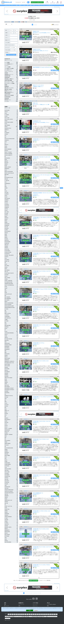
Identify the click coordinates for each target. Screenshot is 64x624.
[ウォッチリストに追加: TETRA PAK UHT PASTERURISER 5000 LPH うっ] (58, 376)
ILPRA (6, 292)
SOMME (6, 450)
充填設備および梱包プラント (10, 78)
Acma (6, 113)
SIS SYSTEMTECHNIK (9, 447)
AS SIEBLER (7, 132)
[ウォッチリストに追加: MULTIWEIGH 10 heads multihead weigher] (58, 65)
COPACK (6, 201)
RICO (6, 415)
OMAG (6, 380)
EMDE (6, 234)
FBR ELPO (6, 244)
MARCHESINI (7, 343)
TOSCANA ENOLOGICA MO (10, 492)
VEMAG (6, 521)
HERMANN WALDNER (9, 283)
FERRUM (6, 247)
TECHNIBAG (7, 474)
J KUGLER (6, 314)
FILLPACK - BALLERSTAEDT (10, 255)
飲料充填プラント (8, 99)
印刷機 (39, 616)
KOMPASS (6, 326)
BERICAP (6, 161)
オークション (35, 605)
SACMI (6, 421)
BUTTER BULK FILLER (9, 177)
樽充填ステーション (8, 90)
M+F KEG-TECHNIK (8, 338)
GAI (5, 262)
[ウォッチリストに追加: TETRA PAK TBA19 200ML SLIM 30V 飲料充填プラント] (58, 419)
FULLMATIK (7, 259)
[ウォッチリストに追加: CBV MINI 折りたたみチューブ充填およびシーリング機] (58, 101)
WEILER (6, 533)
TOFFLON (6, 488)
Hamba (6, 276)
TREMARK (6, 495)
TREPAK (6, 497)
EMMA (6, 235)
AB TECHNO (7, 110)
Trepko (6, 498)
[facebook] (33, 599)
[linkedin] (36, 599)
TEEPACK (6, 477)
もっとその (7, 101)
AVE (5, 137)
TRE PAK (6, 494)
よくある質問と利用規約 (51, 604)
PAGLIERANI (7, 392)
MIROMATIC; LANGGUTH (9, 361)
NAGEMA (6, 373)
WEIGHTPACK (7, 531)
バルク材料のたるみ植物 (9, 68)
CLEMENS (6, 193)
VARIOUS (6, 515)
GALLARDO (7, 265)
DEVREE (6, 214)
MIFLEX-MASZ (7, 358)
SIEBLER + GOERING (8, 434)
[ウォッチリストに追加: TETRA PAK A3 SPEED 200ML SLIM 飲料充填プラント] (58, 509)
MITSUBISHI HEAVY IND (9, 362)
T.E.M (6, 467)
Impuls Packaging (8, 304)
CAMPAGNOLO (7, 183)
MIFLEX (6, 356)
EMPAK (6, 237)
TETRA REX (7, 482)
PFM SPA (6, 397)
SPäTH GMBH (7, 455)
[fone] (25, 39)
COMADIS (6, 199)
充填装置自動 (7, 77)
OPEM (6, 383)
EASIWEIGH (7, 225)
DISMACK (6, 217)
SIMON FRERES (7, 443)
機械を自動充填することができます (11, 92)
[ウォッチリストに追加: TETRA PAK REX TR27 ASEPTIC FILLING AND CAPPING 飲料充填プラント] (58, 305)
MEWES (6, 355)
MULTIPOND (7, 368)
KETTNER (6, 320)
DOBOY (6, 222)
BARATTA (6, 144)
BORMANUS (7, 168)
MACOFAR (6, 340)
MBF (5, 350)
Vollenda (6, 525)
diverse (6, 219)
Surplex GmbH (6, 590)
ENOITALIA (7, 240)
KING (6, 323)
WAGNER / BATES (8, 527)
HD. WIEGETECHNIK (8, 282)
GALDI (6, 264)
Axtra (6, 141)
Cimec (6, 190)
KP (5, 329)
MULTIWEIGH (7, 371)
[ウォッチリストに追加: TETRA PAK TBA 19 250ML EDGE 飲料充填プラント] (58, 527)
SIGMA (6, 441)
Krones (6, 331)
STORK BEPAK (7, 462)
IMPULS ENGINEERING (9, 303)
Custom (6, 210)
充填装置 (6, 72)
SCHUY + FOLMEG (8, 428)
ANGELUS (6, 129)
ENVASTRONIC (7, 241)
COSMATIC (7, 207)
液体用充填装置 (7, 93)
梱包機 (6, 84)
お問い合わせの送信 (25, 36)
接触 (5, 604)
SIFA (5, 437)
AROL (6, 131)
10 (36, 593)
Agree (29, 610)
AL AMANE (7, 114)
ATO (5, 135)
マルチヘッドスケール (9, 71)
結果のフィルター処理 (11, 54)
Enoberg (6, 238)
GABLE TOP (7, 261)
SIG (5, 438)
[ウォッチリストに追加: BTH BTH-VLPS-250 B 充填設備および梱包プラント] (58, 83)
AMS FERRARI (7, 125)
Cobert (6, 196)
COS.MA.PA (7, 205)
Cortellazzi (7, 204)
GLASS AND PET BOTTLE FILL (10, 273)
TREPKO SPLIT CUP (8, 500)
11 (38, 593)
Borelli (6, 165)
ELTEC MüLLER (7, 231)
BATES (6, 147)
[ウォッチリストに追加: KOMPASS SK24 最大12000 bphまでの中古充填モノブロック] (58, 119)
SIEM (6, 435)
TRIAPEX (6, 501)
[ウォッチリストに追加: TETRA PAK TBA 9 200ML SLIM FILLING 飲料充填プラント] (58, 323)
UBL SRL (6, 503)
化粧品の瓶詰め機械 (8, 80)
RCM (5, 409)
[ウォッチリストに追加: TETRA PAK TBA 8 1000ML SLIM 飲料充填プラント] (58, 437)
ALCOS (6, 116)
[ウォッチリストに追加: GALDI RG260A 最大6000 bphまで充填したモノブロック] (58, 47)
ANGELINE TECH (8, 128)
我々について (6, 605)
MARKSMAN (7, 346)
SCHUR (6, 425)
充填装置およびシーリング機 (10, 74)
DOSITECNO (7, 223)
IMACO (6, 301)
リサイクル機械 (31, 616)
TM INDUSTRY (7, 486)
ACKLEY (6, 111)
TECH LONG (7, 471)
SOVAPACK (7, 452)
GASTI (6, 268)
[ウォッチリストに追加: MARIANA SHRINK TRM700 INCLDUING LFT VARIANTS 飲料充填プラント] (58, 190)
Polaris (6, 403)
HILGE (6, 286)
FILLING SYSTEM (8, 252)
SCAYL (6, 424)
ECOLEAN (6, 228)
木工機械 (12, 616)
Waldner (6, 528)
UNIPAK (6, 512)
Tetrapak (6, 483)
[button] (61, 2)
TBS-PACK (7, 470)
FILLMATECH (7, 253)
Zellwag (6, 540)
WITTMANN (7, 536)
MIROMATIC (7, 359)
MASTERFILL (7, 347)
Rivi (5, 416)
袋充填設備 (7, 98)
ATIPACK (6, 134)
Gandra (6, 267)
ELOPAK (6, 229)
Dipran (6, 216)
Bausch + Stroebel (8, 152)
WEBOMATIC (7, 530)
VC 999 (6, 518)
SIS (5, 446)
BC (5, 156)
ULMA (6, 507)
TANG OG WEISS (8, 468)
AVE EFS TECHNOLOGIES (9, 138)
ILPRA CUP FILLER (8, 294)
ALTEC (6, 123)
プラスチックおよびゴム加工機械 (19, 616)
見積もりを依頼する (55, 70)
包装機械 (26, 616)
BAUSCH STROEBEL (8, 153)
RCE (5, 407)
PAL (5, 394)
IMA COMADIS (7, 297)
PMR (5, 401)
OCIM (6, 379)
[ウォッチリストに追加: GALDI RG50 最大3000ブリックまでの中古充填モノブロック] (58, 29)
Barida (6, 146)
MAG (5, 341)
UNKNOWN (7, 513)
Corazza (6, 202)
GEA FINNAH (7, 270)
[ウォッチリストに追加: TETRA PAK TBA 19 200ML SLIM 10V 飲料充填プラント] (58, 269)
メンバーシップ (21, 604)
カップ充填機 (7, 62)
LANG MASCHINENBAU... (9, 332)
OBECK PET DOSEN (8, 377)
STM (5, 458)
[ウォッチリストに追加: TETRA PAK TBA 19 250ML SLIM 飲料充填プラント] (58, 359)
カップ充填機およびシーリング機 (11, 63)
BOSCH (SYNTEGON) (9, 171)
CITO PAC (6, 192)
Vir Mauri (6, 522)
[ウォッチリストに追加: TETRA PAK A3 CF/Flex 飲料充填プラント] (58, 341)
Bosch (6, 170)
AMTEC (6, 126)
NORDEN (6, 374)
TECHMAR (7, 473)
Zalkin (6, 539)
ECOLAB (6, 226)
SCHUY (6, 427)
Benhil (6, 159)
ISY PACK (6, 308)
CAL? (6, 181)
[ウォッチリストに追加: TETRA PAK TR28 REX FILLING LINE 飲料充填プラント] (58, 155)
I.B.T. (5, 289)
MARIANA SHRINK (8, 344)
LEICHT (6, 334)
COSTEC (6, 208)
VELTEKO (6, 519)
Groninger (6, 274)
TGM (5, 485)
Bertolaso (6, 162)
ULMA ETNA (7, 509)
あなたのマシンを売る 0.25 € (37, 2)
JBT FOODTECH (8, 317)
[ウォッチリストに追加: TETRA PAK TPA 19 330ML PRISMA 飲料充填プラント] (58, 562)
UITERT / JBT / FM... (8, 506)
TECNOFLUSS (7, 476)
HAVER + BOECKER (8, 280)
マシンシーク (35, 604)
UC (5, 504)
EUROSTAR (7, 243)
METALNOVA (7, 353)
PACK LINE (7, 385)
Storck (6, 459)
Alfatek (6, 120)
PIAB (5, 398)
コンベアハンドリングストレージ (52, 616)
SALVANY (6, 422)
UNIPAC (6, 510)
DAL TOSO (7, 211)
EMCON (6, 232)
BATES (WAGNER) (8, 149)
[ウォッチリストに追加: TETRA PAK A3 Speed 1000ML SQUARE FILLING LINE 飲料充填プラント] (58, 287)
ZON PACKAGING (8, 542)
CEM (5, 186)
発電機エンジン (44, 616)
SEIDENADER (7, 430)
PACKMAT (6, 391)
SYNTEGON (7, 465)
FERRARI (6, 246)
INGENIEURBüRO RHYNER (9, 307)
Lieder (6, 335)
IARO (5, 291)
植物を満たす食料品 (8, 89)
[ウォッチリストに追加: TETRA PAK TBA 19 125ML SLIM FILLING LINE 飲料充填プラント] (58, 251)
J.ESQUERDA (7, 316)
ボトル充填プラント (8, 69)
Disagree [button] (36, 610)
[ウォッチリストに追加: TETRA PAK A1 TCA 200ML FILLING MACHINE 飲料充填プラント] (58, 394)
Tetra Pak (6, 479)
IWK (5, 310)
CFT (5, 189)
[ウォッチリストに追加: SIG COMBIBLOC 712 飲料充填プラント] (58, 491)
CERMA (6, 187)
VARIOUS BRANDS (8, 516)
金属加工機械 (7, 616)
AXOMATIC (7, 140)
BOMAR (6, 164)
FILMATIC (6, 256)
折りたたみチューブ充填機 (9, 83)
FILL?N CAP (7, 249)
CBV (5, 184)
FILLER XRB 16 (7, 250)
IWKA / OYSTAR (8, 313)
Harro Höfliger (7, 277)
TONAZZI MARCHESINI (9, 489)
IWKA (6, 311)
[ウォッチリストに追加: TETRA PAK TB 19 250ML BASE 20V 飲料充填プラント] (58, 455)
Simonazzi (7, 444)
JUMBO (6, 319)
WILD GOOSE (7, 534)
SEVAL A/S (7, 431)
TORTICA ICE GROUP (9, 491)
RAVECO (6, 406)
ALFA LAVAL (7, 117)
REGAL (6, 412)
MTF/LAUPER (7, 365)
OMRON (6, 382)
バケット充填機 (7, 66)
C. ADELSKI (7, 180)
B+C (5, 143)
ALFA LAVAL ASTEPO (9, 119)
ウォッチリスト (56, 24)
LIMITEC (6, 337)
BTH (5, 176)
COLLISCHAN (7, 198)
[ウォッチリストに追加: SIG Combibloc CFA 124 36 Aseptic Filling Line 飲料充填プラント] (58, 173)
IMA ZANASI (7, 300)
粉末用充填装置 (7, 96)
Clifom (6, 195)
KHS (5, 322)
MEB (5, 352)
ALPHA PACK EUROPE (9, 122)
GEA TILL (6, 271)
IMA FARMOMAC (8, 298)
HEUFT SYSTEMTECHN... (9, 285)
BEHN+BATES (7, 158)
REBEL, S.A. (7, 410)
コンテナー (7, 65)
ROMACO (6, 418)
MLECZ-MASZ (7, 364)
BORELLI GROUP (8, 167)
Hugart (6, 288)
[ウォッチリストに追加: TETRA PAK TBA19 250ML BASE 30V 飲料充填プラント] (58, 473)
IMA (5, 295)
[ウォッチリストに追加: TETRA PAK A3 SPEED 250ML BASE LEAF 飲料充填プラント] (58, 233)
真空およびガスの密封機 (9, 95)
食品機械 (36, 616)
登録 (19, 605)
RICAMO (6, 413)
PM (5, 400)
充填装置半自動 (7, 75)
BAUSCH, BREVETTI (8, 155)
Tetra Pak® (7, 480)
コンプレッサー (8, 618)
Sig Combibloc (7, 440)
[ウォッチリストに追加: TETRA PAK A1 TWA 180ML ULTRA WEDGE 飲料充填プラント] (58, 215)
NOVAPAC (6, 376)
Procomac (6, 404)
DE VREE (6, 213)
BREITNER (6, 174)
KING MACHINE (7, 325)
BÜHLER (6, 178)
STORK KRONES (8, 464)
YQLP (6, 537)
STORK (6, 461)
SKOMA (6, 449)
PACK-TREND (7, 386)
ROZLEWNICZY (7, 419)
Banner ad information (56, 583)
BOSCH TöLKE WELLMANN (10, 173)
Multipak (6, 367)
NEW (49, 65)
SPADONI (6, 453)
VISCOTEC (7, 524)
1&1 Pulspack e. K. (21, 212)
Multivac (6, 370)
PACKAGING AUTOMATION (10, 388)
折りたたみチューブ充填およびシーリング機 (13, 81)
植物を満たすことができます (10, 87)
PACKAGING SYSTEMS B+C (10, 389)
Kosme (6, 328)
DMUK (6, 220)
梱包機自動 (7, 86)
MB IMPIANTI (7, 349)
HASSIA (6, 279)
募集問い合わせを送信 (33, 580)
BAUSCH (6, 150)
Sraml (6, 456)
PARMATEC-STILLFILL (9, 395)
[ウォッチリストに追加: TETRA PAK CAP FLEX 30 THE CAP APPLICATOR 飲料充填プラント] (58, 137)
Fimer (6, 258)
